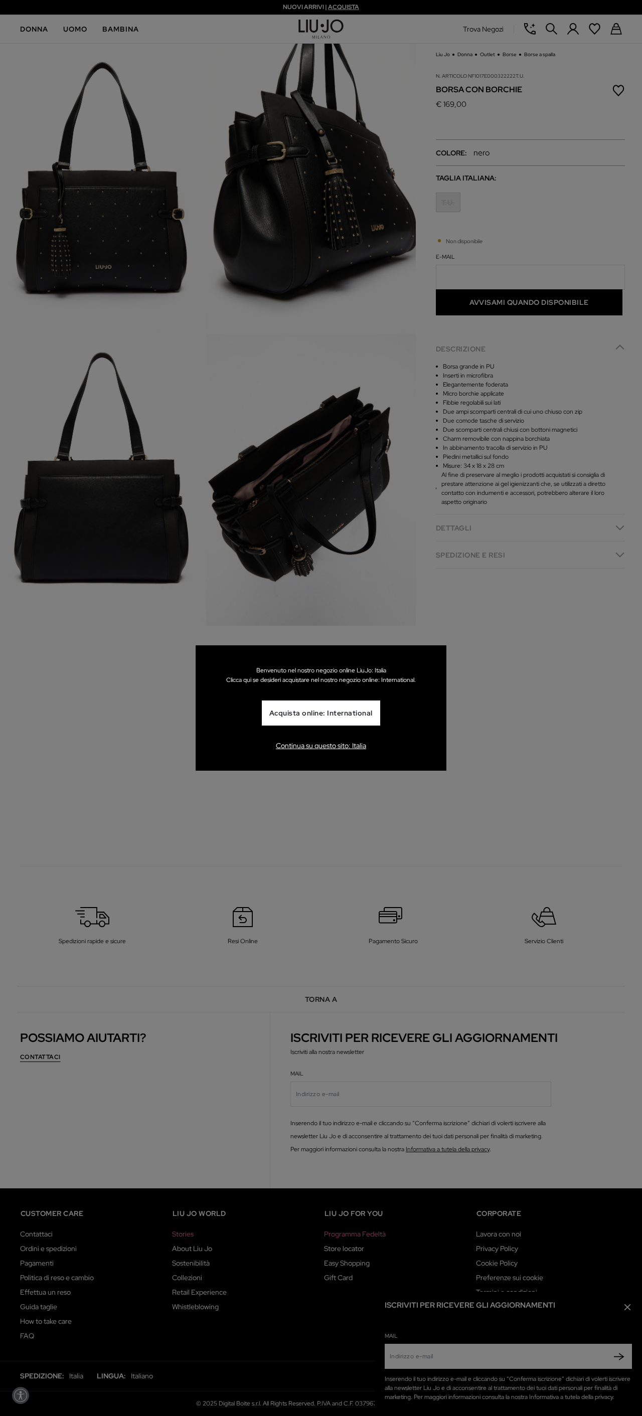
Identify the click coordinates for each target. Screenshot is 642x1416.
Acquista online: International (321, 713)
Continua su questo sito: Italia (321, 745)
